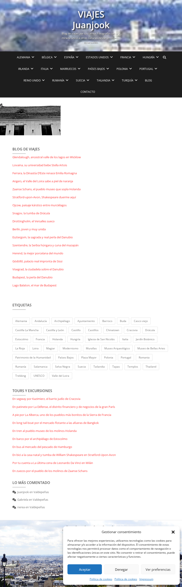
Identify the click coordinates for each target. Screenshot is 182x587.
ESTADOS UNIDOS (97, 57)
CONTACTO (88, 92)
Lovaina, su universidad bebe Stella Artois (39, 165)
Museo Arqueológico (117, 348)
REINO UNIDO (32, 80)
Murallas (91, 348)
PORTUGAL (146, 69)
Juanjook (23, 492)
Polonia (108, 357)
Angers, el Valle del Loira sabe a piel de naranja (42, 181)
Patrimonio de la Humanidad (33, 357)
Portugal (126, 357)
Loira (35, 348)
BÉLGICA (47, 57)
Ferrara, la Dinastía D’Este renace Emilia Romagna (44, 173)
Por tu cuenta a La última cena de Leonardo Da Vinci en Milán (52, 463)
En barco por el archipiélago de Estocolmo (39, 439)
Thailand (151, 366)
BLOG (148, 80)
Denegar (121, 569)
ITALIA (45, 69)
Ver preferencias (158, 569)
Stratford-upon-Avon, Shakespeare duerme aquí (44, 197)
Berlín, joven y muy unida (29, 229)
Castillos (93, 330)
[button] (173, 532)
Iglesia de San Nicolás (101, 339)
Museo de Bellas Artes (151, 348)
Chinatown (112, 330)
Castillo (76, 330)
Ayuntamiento (86, 321)
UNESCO (39, 376)
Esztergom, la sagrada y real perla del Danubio (42, 237)
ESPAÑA (69, 57)
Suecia (82, 366)
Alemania (21, 321)
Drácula (150, 330)
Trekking (20, 376)
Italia (125, 339)
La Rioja (20, 348)
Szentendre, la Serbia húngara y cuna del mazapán (45, 245)
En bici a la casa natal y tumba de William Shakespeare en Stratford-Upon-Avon (64, 455)
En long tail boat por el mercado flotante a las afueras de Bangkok (55, 423)
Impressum (146, 579)
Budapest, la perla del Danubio (32, 277)
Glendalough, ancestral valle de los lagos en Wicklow (46, 157)
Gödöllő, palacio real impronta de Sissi (37, 261)
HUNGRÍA (149, 57)
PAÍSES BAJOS (96, 69)
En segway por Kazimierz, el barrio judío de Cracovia (46, 399)
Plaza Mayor (89, 357)
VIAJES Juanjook (91, 19)
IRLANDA (23, 69)
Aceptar (85, 569)
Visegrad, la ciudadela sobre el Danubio (38, 269)
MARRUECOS (68, 69)
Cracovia (132, 330)
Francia (40, 339)
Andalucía (41, 321)
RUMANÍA (58, 80)
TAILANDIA (103, 80)
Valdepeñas (41, 492)
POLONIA (122, 69)
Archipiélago (62, 321)
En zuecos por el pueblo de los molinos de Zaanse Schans (49, 471)
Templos (132, 366)
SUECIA (80, 80)
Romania (144, 357)
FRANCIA (125, 57)
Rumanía (20, 366)
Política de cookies (101, 579)
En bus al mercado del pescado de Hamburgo (42, 447)
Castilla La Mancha (27, 330)
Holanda (57, 339)
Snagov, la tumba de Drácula (31, 213)
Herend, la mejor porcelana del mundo (37, 253)
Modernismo (70, 348)
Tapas (116, 366)
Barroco (107, 321)
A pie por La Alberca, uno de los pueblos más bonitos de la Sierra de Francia (61, 415)
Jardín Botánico (145, 339)
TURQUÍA (127, 80)
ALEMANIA (23, 57)
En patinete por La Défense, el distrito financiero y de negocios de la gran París (63, 407)
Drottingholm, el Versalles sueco (33, 221)
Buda (123, 321)
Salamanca (40, 366)
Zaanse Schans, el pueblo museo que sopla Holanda (46, 189)
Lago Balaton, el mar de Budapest (34, 285)
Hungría (75, 339)
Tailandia (99, 366)
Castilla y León (55, 330)
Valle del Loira (60, 376)
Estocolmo (21, 339)
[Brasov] (30, 116)
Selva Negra (62, 366)
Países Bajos (66, 357)
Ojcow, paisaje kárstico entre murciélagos (39, 205)
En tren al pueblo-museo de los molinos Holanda (44, 431)
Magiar (50, 348)
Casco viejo (141, 321)
